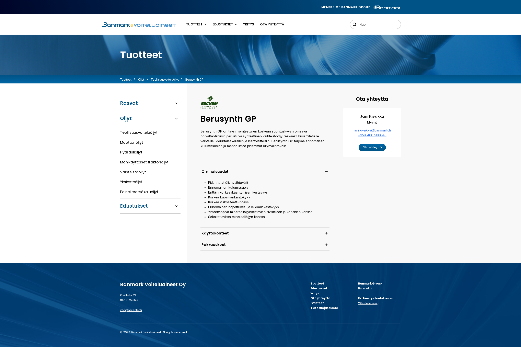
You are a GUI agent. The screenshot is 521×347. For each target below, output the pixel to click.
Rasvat (129, 103)
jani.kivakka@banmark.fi (372, 130)
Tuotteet (125, 79)
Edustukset (134, 206)
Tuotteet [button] (194, 24)
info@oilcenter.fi (131, 310)
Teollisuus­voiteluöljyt (165, 79)
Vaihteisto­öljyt (133, 172)
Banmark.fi (365, 288)
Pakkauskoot (213, 244)
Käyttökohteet (215, 233)
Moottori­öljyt (131, 142)
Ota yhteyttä (272, 24)
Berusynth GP (194, 79)
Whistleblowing (368, 303)
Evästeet (317, 303)
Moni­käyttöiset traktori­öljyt (144, 162)
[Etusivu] (138, 24)
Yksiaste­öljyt (131, 181)
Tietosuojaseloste (324, 308)
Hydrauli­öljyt (131, 152)
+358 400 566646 (372, 135)
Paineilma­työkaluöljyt (139, 191)
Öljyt (141, 79)
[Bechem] (209, 102)
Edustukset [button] (223, 24)
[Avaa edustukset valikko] (176, 206)
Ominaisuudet (215, 171)
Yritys (248, 24)
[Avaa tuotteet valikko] (176, 103)
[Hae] (354, 24)
